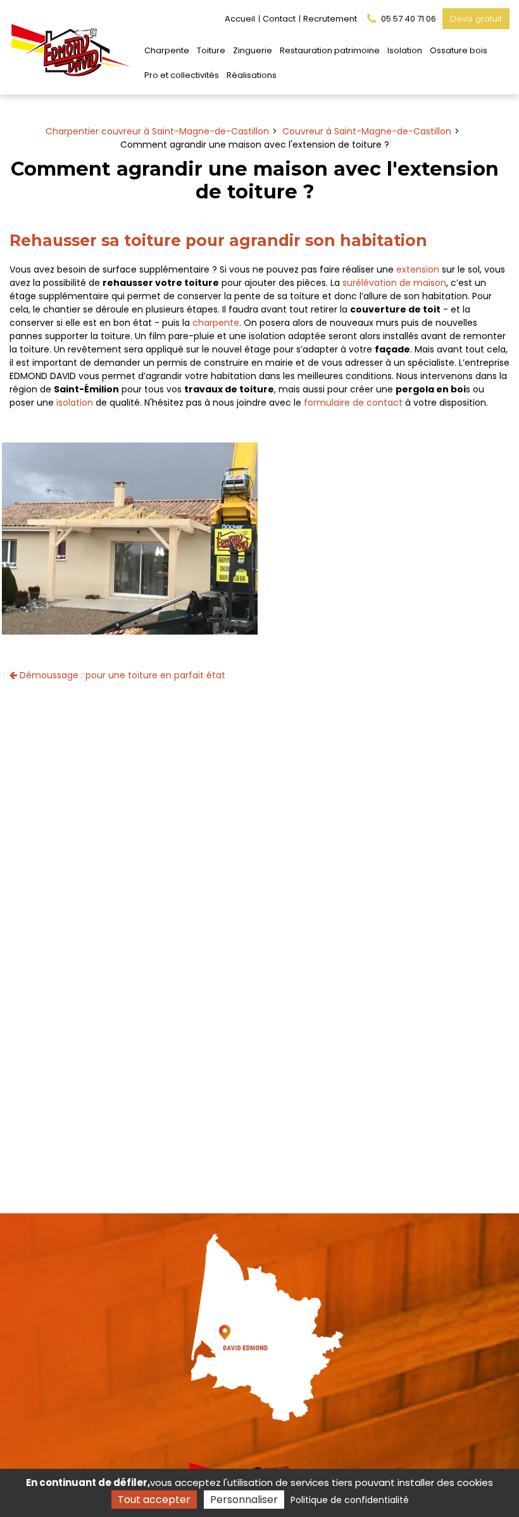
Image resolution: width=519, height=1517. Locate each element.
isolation (74, 402)
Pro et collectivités (181, 75)
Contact (279, 19)
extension (417, 269)
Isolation (404, 50)
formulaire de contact (353, 402)
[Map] (260, 1323)
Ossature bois (458, 50)
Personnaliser (244, 1499)
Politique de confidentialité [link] (350, 1500)
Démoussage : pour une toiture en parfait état (121, 675)
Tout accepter (154, 1499)
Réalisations (252, 75)
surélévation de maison (394, 282)
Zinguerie (252, 50)
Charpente (166, 50)
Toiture (211, 50)
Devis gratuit (476, 19)
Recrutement (330, 19)
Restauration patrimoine (330, 50)
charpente (215, 322)
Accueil (240, 19)
